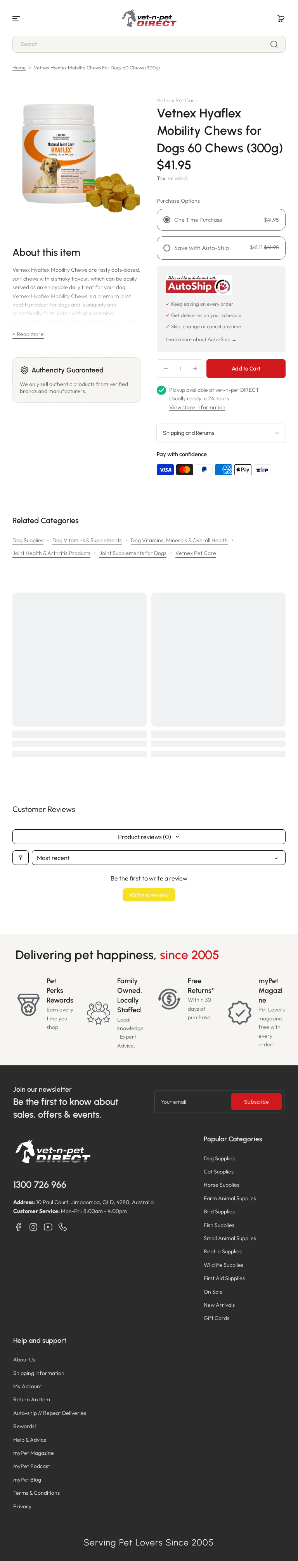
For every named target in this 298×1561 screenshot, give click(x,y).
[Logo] (149, 18)
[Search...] (274, 44)
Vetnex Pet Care (195, 553)
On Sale (213, 1291)
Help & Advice (30, 1439)
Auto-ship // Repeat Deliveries (49, 1412)
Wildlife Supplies (223, 1264)
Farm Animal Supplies (230, 1198)
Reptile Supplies (223, 1251)
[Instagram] (33, 1227)
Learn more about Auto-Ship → (201, 339)
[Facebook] (18, 1227)
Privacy (22, 1506)
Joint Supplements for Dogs (132, 553)
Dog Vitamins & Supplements (87, 540)
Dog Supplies (27, 540)
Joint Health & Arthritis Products (51, 553)
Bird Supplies (219, 1211)
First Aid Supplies (224, 1278)
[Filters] (20, 857)
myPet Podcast (31, 1466)
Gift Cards (216, 1318)
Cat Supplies (219, 1171)
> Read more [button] (28, 334)
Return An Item (31, 1399)
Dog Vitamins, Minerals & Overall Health (179, 540)
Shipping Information (38, 1373)
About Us (24, 1359)
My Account (27, 1386)
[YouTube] (48, 1227)
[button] (281, 18)
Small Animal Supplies (230, 1238)
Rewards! (24, 1426)
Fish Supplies (219, 1225)
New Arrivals (219, 1304)
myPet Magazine (33, 1452)
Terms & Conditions (36, 1492)
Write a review (149, 895)
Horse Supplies (221, 1184)
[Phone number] (63, 1227)
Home (19, 67)
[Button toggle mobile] (17, 18)
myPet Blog (27, 1479)
